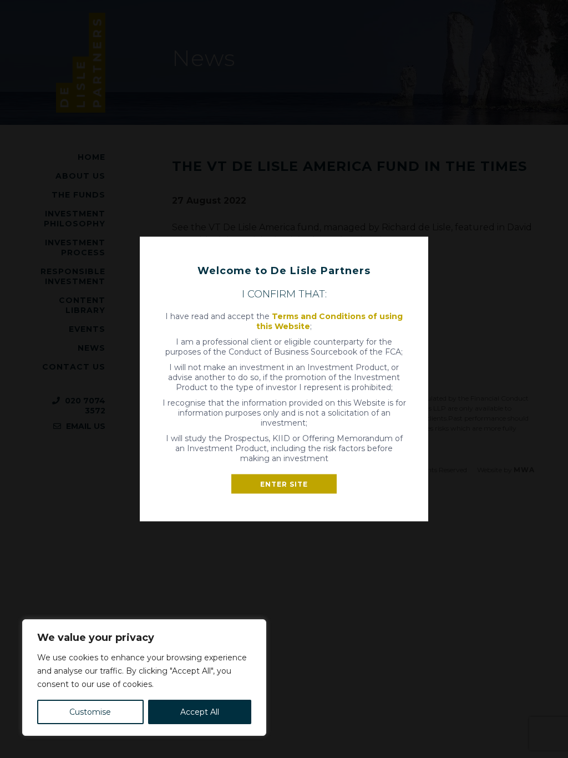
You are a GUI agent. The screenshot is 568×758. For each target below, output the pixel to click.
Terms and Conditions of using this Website (329, 321)
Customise (90, 712)
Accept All (199, 712)
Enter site (284, 484)
